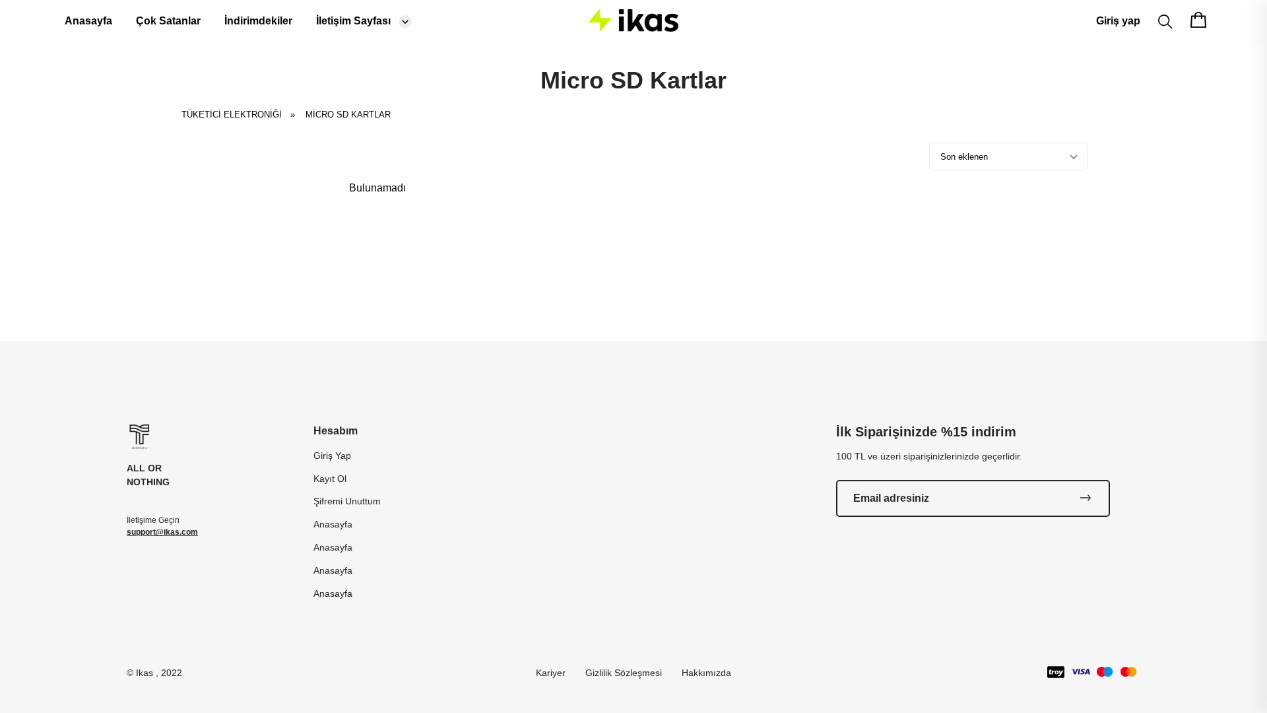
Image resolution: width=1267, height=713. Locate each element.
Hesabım (335, 430)
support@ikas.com (162, 532)
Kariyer (551, 672)
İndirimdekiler (258, 20)
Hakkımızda (706, 672)
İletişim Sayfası (353, 20)
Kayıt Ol (329, 478)
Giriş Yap (332, 455)
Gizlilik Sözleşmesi (623, 672)
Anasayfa (88, 20)
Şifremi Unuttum (347, 501)
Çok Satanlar (168, 20)
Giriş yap (1118, 20)
